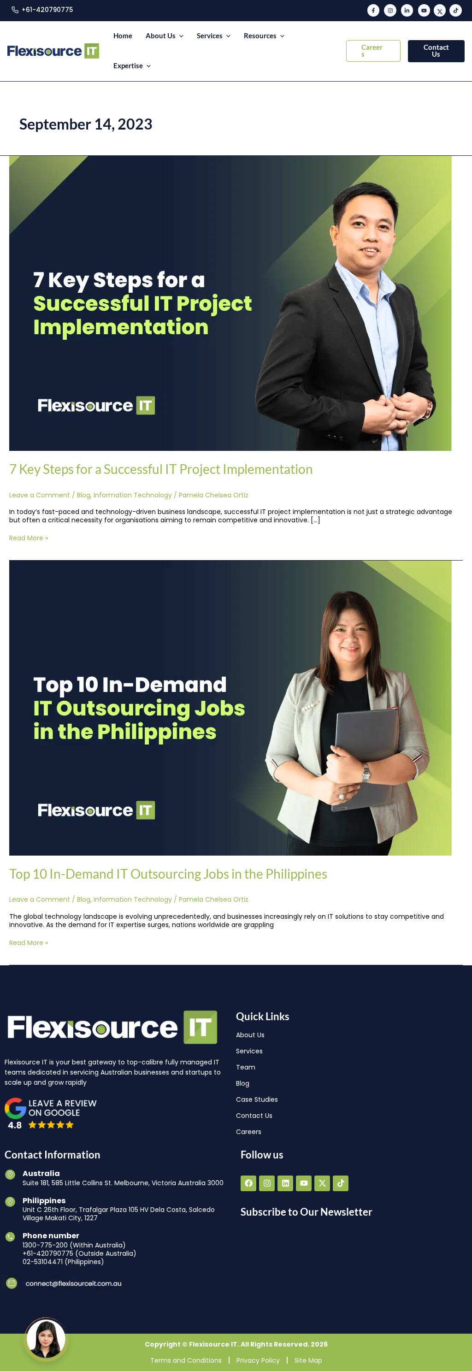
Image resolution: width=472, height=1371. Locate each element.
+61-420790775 (47, 10)
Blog (83, 495)
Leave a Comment (39, 495)
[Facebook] (373, 10)
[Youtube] (424, 10)
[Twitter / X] (440, 10)
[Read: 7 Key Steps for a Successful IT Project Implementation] (230, 302)
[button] (373, 51)
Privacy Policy (258, 1360)
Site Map (308, 1360)
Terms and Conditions (186, 1360)
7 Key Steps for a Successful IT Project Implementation (161, 469)
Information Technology (133, 495)
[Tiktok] (455, 10)
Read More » (28, 538)
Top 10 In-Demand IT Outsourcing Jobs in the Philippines (168, 873)
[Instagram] (390, 10)
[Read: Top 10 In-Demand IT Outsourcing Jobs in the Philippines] (230, 707)
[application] (179, 36)
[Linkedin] (407, 10)
